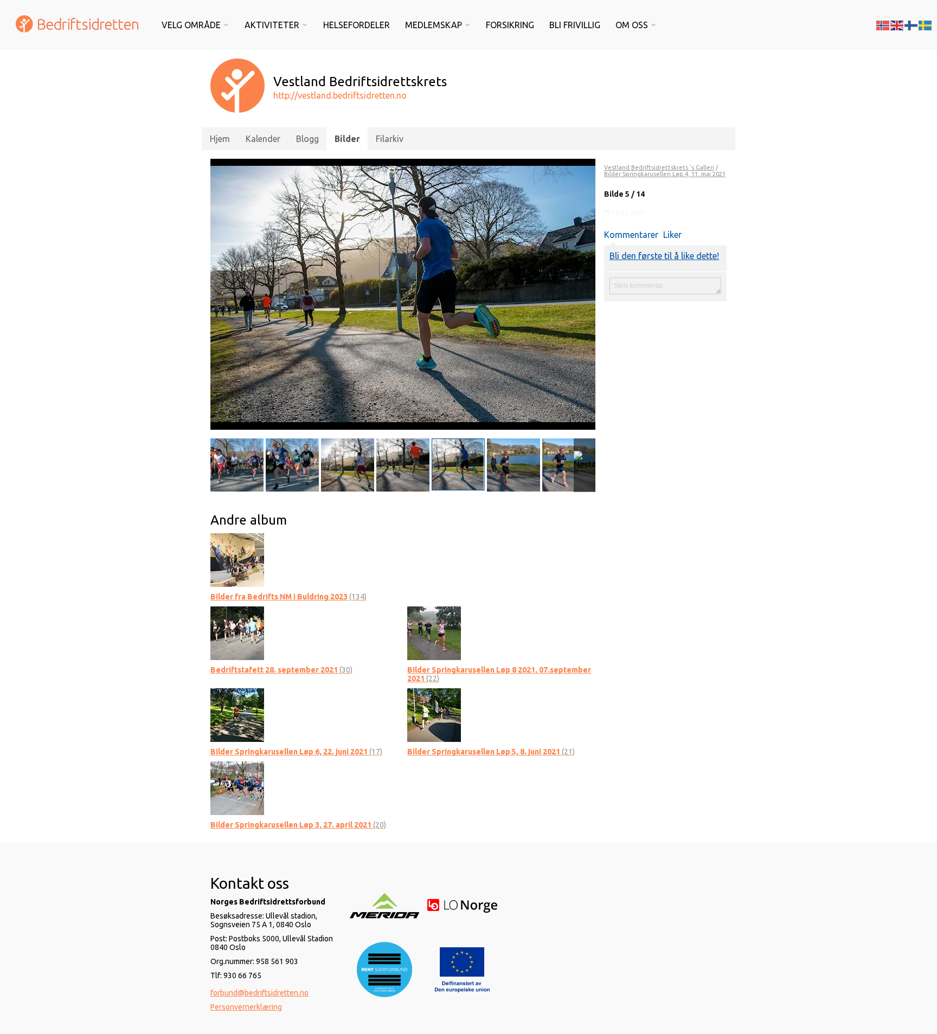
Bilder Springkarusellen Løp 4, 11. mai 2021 (665, 174)
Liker (672, 235)
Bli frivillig (574, 25)
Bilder (347, 139)
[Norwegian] (883, 24)
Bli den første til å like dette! (664, 256)
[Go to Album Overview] (237, 559)
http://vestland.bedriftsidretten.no (340, 95)
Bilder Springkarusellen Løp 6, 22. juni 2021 (296, 751)
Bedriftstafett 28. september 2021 (281, 669)
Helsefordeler (356, 25)
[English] (897, 24)
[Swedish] (926, 24)
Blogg (307, 139)
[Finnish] (911, 24)
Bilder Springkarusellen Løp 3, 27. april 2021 (298, 824)
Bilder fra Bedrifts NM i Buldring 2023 (288, 596)
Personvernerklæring (246, 1007)
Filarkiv (389, 139)
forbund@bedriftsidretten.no (259, 992)
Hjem (220, 139)
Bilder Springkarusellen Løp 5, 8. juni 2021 (491, 751)
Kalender (263, 139)
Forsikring (510, 25)
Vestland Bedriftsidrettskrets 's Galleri (659, 167)
